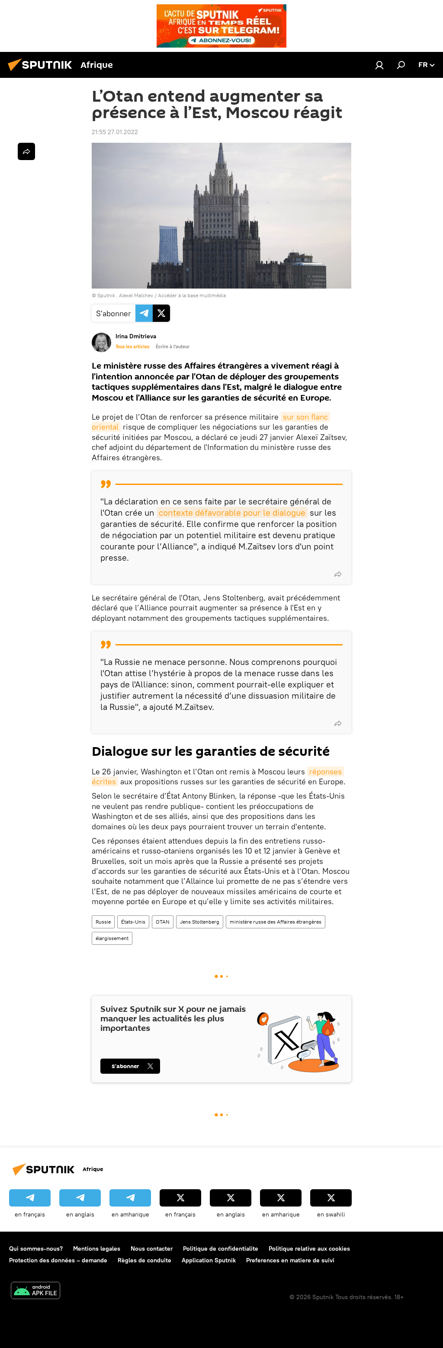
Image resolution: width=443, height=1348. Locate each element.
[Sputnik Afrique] (42, 72)
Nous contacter (152, 1248)
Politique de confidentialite (220, 1248)
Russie (103, 921)
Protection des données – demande (58, 1260)
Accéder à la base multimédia (192, 295)
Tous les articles (132, 346)
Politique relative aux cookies (309, 1248)
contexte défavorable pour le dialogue (232, 512)
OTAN (163, 921)
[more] (338, 574)
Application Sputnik (209, 1260)
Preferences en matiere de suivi (290, 1260)
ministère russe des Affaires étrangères (275, 921)
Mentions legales (96, 1248)
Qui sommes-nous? (36, 1248)
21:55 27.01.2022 (115, 132)
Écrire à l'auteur (172, 346)
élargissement (112, 938)
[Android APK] (35, 1291)
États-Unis (133, 921)
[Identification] (379, 65)
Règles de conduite (144, 1260)
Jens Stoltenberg (199, 921)
